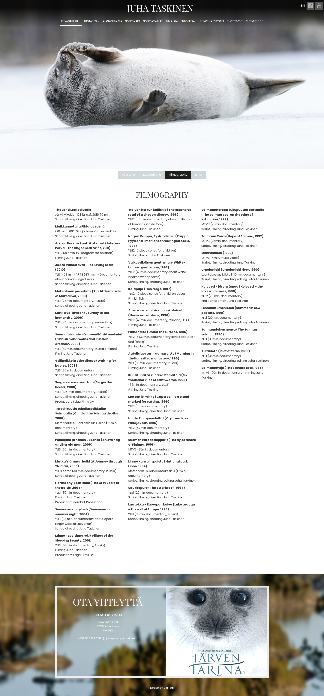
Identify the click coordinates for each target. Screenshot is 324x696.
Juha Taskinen (160, 8)
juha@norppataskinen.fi (121, 638)
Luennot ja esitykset (211, 21)
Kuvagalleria (70, 21)
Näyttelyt (128, 174)
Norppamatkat (153, 21)
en (303, 5)
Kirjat (198, 174)
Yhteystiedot (254, 21)
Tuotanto (91, 21)
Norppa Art (132, 21)
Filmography (178, 174)
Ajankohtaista (112, 21)
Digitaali (169, 688)
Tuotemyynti (235, 21)
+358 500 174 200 (89, 638)
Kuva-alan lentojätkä (180, 21)
